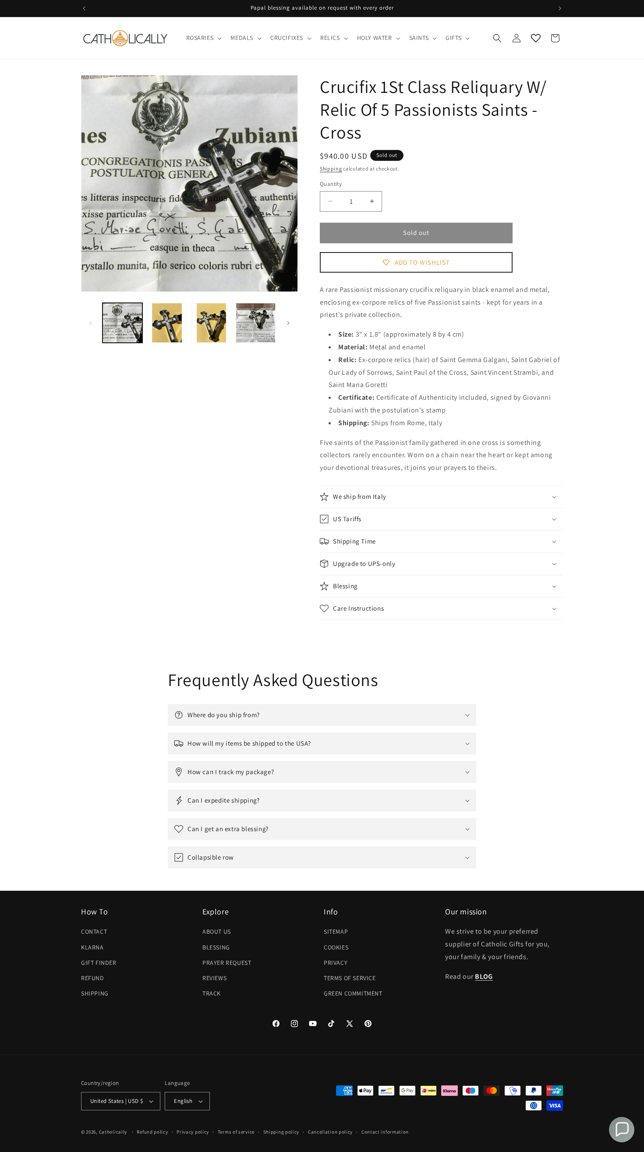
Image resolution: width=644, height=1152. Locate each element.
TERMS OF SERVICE (350, 978)
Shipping (331, 168)
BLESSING (216, 947)
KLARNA (92, 947)
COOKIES (336, 947)
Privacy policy (193, 1132)
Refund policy (152, 1132)
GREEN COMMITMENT (353, 993)
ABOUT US (216, 931)
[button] (203, 37)
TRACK (211, 993)
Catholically (113, 1132)
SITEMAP (336, 931)
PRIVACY (335, 963)
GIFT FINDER (99, 963)
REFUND (92, 978)
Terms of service (236, 1132)
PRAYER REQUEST (226, 963)
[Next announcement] (560, 8)
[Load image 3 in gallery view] (211, 323)
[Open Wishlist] (535, 38)
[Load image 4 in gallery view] (256, 323)
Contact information (385, 1132)
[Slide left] (90, 323)
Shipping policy (281, 1132)
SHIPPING (95, 993)
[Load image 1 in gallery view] (122, 323)
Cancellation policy (330, 1132)
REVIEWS (214, 978)
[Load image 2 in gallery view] (167, 323)
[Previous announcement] (84, 8)
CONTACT (94, 931)
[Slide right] (288, 323)
